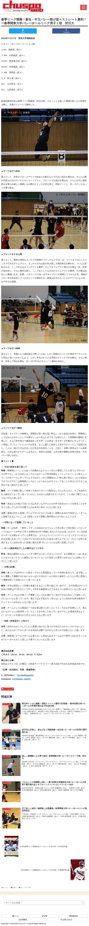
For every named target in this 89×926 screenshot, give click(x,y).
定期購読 (24, 919)
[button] (83, 902)
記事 (45, 916)
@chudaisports (25, 675)
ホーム (16, 916)
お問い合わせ (67, 919)
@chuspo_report (21, 679)
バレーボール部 (8, 689)
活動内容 (74, 916)
